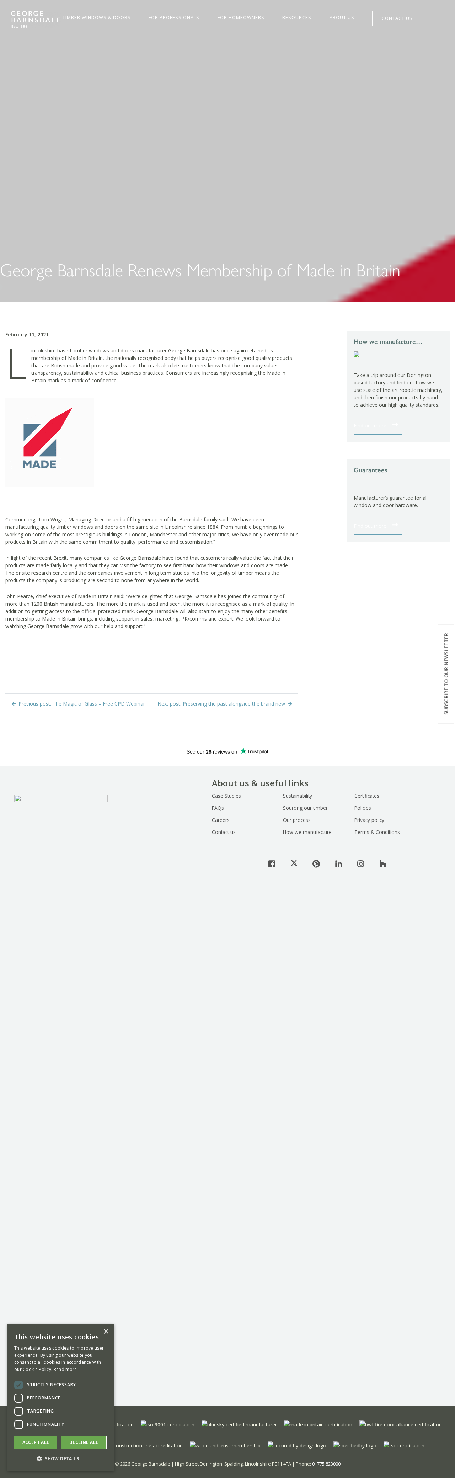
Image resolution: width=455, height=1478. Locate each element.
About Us (342, 18)
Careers (221, 820)
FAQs (218, 807)
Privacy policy (369, 820)
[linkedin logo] (338, 863)
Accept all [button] (35, 1442)
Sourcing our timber (305, 807)
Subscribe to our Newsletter (446, 674)
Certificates (366, 795)
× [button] (105, 1331)
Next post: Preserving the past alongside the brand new (222, 703)
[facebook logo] (271, 863)
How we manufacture (307, 832)
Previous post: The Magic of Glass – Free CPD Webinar (81, 703)
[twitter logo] (294, 863)
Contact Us (397, 18)
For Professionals (174, 18)
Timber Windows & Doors (97, 18)
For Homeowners (241, 18)
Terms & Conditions (377, 832)
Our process (297, 820)
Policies (362, 807)
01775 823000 (326, 1464)
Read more (65, 1369)
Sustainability (297, 795)
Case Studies (226, 795)
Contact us (224, 832)
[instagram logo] (360, 863)
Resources (296, 18)
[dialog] (60, 1397)
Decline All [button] (83, 1442)
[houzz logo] (382, 863)
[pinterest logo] (316, 863)
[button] (60, 1459)
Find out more (370, 425)
